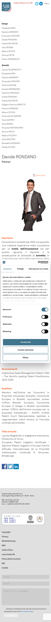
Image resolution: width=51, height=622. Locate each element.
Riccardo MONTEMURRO (12, 128)
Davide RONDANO (9, 40)
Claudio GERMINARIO (11, 89)
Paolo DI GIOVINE (9, 85)
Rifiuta (25, 358)
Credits (5, 568)
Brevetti (5, 65)
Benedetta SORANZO (11, 143)
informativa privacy (26, 611)
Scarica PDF (41, 175)
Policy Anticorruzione (11, 559)
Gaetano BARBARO (10, 32)
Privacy (5, 536)
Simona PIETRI (8, 55)
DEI (3, 563)
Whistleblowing (8, 541)
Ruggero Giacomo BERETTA (14, 104)
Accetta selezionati (25, 350)
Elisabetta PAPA (8, 28)
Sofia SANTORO (8, 139)
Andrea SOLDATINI (10, 43)
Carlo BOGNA (7, 47)
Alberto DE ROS (8, 51)
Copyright (6, 532)
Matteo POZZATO (9, 135)
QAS (3, 545)
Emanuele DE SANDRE (11, 116)
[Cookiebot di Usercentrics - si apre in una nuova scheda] (38, 262)
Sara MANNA (7, 124)
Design (5, 24)
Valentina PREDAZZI (10, 93)
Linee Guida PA (8, 554)
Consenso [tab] (7, 269)
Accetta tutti (26, 342)
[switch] (45, 317)
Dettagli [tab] (20, 269)
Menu (47, 3)
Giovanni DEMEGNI (10, 108)
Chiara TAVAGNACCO (11, 59)
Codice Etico (7, 550)
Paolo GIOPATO (8, 120)
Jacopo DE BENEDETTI (11, 70)
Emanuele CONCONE (11, 36)
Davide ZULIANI (8, 147)
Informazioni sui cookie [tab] (38, 269)
